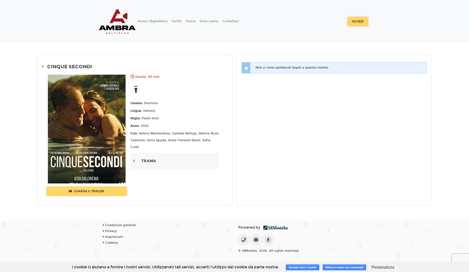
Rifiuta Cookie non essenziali (344, 267)
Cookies (111, 243)
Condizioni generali (120, 225)
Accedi (358, 21)
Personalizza (383, 267)
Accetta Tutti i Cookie (302, 267)
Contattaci (230, 21)
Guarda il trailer (88, 191)
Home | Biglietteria (153, 21)
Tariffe (176, 21)
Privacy (110, 231)
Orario (191, 21)
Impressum (113, 237)
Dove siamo (209, 21)
